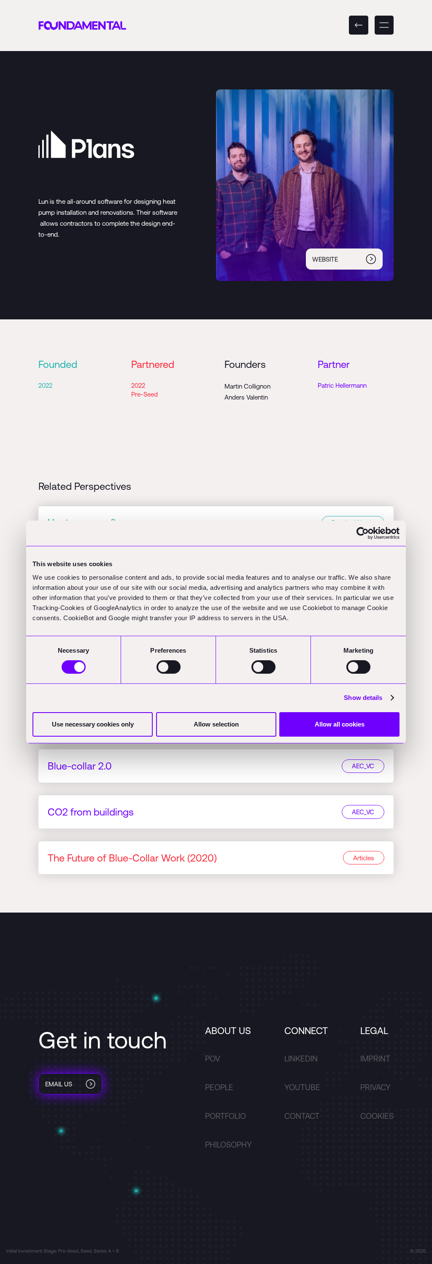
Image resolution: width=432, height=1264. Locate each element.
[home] (82, 25)
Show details (363, 697)
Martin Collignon (247, 386)
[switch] (169, 667)
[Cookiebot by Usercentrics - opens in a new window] (363, 533)
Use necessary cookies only (93, 724)
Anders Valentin (246, 397)
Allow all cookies (339, 724)
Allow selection (216, 724)
